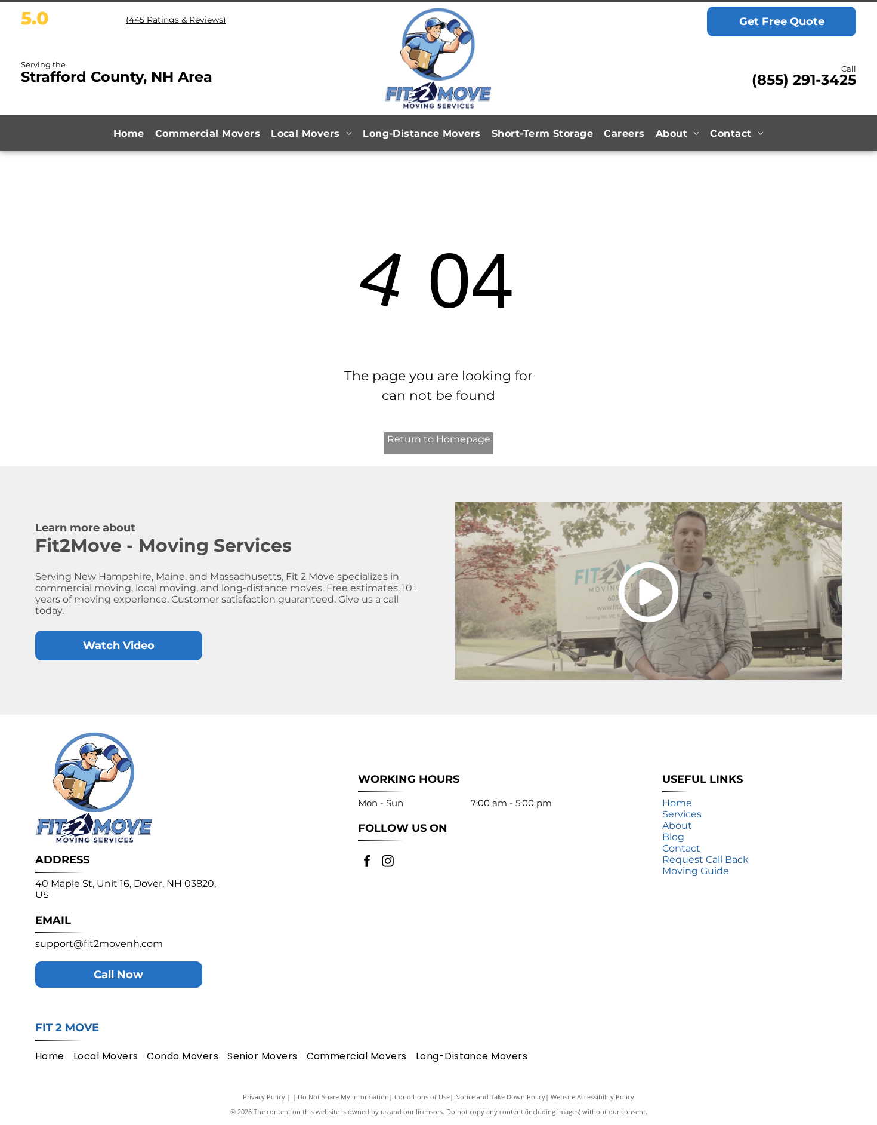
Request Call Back (705, 859)
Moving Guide (695, 871)
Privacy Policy (264, 1096)
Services (682, 814)
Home (677, 803)
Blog (673, 837)
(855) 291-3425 (804, 79)
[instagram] (388, 862)
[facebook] (367, 862)
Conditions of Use (422, 1096)
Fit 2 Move (67, 1027)
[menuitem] (129, 133)
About (677, 825)
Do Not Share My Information (343, 1096)
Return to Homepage (438, 439)
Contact (681, 848)
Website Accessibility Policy (592, 1096)
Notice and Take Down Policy (500, 1096)
